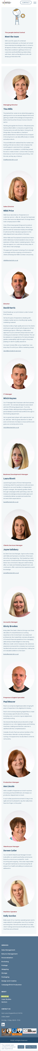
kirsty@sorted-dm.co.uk (11, 654)
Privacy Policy (31, 1047)
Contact (26, 2)
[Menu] (35, 2)
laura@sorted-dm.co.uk (10, 502)
